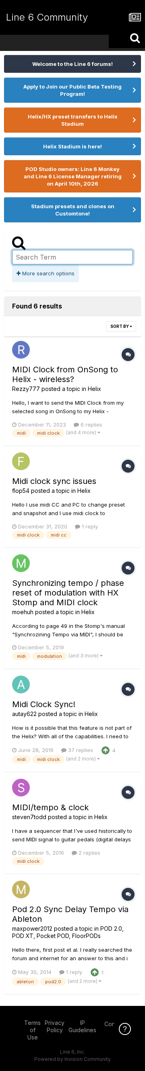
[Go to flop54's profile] (21, 461)
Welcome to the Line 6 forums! (72, 64)
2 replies (88, 852)
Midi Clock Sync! (43, 704)
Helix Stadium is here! (72, 146)
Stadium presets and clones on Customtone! (72, 210)
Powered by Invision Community (72, 1059)
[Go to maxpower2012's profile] (21, 889)
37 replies (79, 750)
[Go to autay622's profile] (21, 684)
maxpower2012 (32, 928)
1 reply (89, 526)
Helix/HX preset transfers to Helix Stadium (73, 120)
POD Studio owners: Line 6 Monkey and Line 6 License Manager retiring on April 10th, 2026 (73, 176)
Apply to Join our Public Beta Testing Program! (72, 90)
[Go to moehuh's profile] (21, 563)
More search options (48, 273)
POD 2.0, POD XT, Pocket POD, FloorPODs (68, 932)
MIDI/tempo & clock (50, 807)
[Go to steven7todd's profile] (21, 787)
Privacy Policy (54, 1026)
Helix (94, 388)
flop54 (20, 490)
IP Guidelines (82, 1026)
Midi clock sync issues (54, 481)
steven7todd (29, 816)
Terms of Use (32, 1030)
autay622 (24, 713)
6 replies (90, 424)
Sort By (120, 326)
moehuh (22, 611)
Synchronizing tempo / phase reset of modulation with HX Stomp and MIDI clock (68, 592)
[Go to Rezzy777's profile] (21, 350)
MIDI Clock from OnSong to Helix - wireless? (65, 374)
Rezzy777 (26, 388)
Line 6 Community (47, 17)
